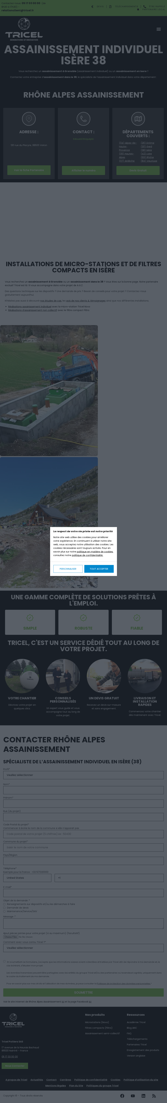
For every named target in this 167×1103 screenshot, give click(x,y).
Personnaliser (68, 568)
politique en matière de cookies (95, 551)
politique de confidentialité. (87, 555)
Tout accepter (99, 568)
